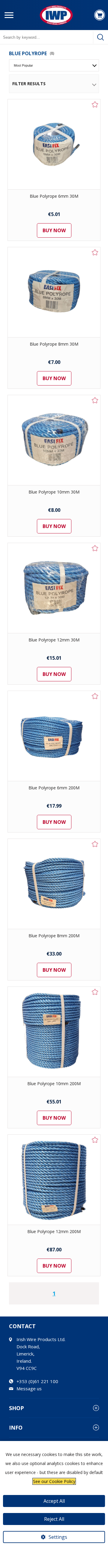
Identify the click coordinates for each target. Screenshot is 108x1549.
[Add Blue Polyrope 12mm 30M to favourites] (95, 548)
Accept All (54, 1501)
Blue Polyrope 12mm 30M (54, 640)
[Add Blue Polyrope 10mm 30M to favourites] (95, 400)
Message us (29, 1388)
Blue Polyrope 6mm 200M (54, 788)
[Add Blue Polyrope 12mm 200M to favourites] (95, 1139)
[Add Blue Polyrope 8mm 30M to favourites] (95, 252)
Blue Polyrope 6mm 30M (54, 196)
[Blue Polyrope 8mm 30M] (54, 292)
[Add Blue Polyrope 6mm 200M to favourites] (95, 696)
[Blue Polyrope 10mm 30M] (54, 440)
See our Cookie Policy (54, 1481)
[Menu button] (9, 15)
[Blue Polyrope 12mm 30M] (54, 588)
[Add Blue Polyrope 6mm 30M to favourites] (95, 104)
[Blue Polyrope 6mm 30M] (54, 144)
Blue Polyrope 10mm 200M (54, 1083)
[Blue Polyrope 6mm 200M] (54, 736)
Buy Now (54, 230)
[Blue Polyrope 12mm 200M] (54, 1180)
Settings (58, 1537)
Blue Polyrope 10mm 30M (54, 492)
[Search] (100, 37)
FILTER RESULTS (29, 83)
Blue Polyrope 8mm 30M (54, 344)
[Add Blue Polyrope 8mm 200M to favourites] (95, 844)
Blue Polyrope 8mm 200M (54, 935)
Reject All (54, 1519)
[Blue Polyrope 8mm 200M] (54, 884)
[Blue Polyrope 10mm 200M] (54, 1032)
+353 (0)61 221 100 (37, 1381)
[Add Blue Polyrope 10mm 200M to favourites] (95, 991)
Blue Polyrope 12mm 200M (54, 1231)
